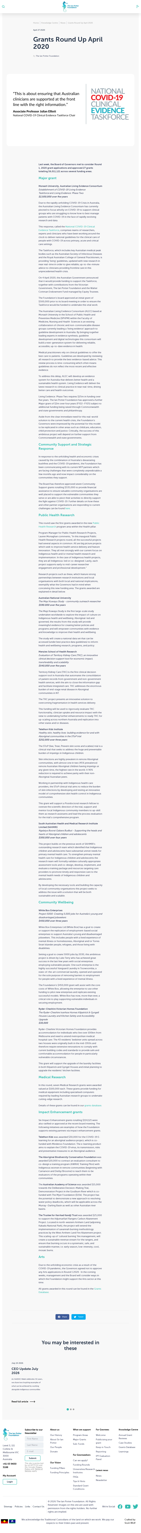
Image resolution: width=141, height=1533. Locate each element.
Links (27, 1506)
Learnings (123, 1451)
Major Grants (79, 1439)
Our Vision (55, 1462)
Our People (56, 1447)
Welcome (101, 1435)
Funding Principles (59, 1472)
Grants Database (127, 1447)
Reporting (101, 1451)
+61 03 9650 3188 (10, 1466)
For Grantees (102, 1429)
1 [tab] (67, 1410)
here (67, 508)
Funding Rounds (81, 1465)
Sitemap (8, 1506)
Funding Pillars (57, 1468)
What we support (82, 1429)
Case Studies (125, 1443)
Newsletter (101, 1480)
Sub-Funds (78, 1444)
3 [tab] (73, 1410)
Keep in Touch (103, 1447)
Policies (19, 1506)
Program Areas (80, 1435)
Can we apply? (80, 1460)
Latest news (102, 1470)
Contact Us (38, 1506)
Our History (56, 1435)
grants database (92, 1105)
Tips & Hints (79, 1481)
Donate (54, 1451)
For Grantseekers (81, 1455)
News (98, 1476)
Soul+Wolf (130, 1523)
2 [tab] (70, 1410)
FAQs (75, 1477)
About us (54, 1429)
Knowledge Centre (128, 1429)
